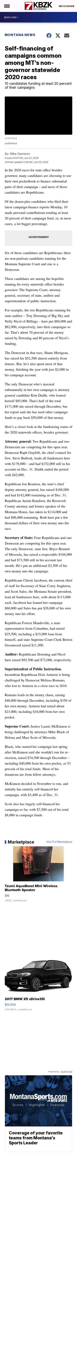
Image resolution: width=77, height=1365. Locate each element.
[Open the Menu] (6, 6)
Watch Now (65, 6)
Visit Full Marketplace (59, 842)
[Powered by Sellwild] (66, 1071)
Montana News (20, 35)
